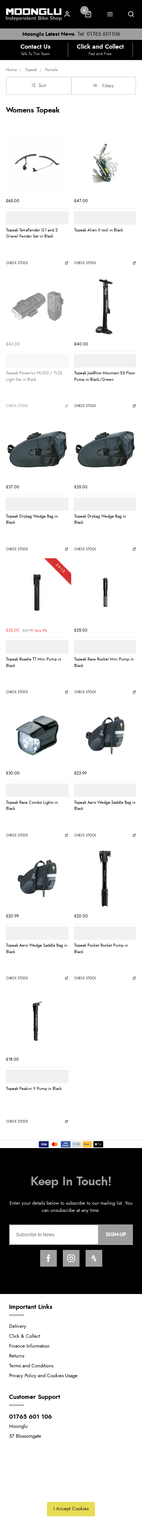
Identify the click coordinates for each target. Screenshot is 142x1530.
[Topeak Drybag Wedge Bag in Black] (37, 449)
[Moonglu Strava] (94, 1258)
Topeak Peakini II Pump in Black (34, 1089)
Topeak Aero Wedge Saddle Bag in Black (105, 805)
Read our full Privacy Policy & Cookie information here (71, 1492)
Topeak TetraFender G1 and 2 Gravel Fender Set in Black (32, 233)
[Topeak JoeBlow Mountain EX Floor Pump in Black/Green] (105, 306)
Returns (16, 1356)
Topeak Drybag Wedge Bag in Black (32, 519)
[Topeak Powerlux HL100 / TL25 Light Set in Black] (37, 306)
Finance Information (29, 1346)
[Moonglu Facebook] (48, 1258)
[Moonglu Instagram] (71, 1258)
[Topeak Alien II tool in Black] (105, 163)
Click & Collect (24, 1336)
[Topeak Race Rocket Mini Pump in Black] (105, 592)
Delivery (17, 1326)
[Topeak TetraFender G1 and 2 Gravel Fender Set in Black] (37, 163)
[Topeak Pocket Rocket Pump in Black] (105, 878)
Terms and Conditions (31, 1366)
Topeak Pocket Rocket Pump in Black (101, 948)
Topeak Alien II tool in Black (98, 230)
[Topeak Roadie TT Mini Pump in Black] (37, 592)
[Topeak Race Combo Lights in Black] (37, 735)
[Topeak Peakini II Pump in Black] (37, 1021)
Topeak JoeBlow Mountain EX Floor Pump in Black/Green (104, 376)
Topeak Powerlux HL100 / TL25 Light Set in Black (34, 376)
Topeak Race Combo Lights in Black (32, 805)
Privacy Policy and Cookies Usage (43, 1375)
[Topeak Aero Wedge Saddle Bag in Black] (105, 735)
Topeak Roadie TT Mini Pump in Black (33, 662)
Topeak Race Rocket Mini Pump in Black (104, 662)
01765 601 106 (30, 1417)
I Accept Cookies (71, 1508)
